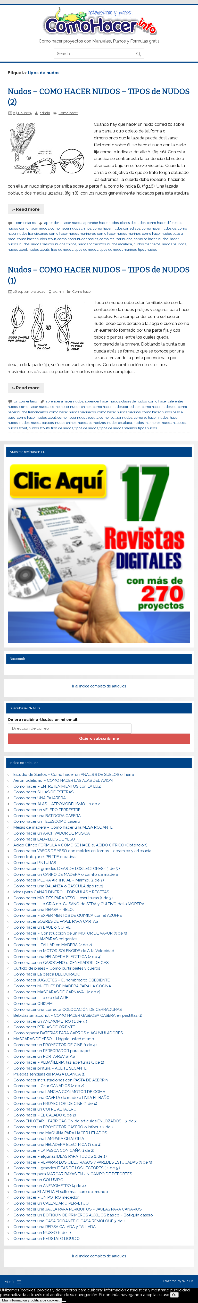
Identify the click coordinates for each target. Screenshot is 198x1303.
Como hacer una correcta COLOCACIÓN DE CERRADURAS (67, 1009)
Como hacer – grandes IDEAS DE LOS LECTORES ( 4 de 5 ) (66, 1168)
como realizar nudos (116, 239)
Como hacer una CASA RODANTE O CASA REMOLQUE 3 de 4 (69, 1221)
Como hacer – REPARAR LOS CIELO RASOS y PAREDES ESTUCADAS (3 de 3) (82, 1162)
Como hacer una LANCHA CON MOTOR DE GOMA (59, 1091)
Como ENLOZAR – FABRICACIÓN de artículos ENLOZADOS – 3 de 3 (75, 1121)
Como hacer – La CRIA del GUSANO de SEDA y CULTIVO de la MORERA (78, 904)
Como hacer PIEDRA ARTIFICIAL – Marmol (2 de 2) (58, 880)
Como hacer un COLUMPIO (38, 1180)
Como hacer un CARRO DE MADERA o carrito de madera (65, 874)
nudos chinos (65, 244)
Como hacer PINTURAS (34, 862)
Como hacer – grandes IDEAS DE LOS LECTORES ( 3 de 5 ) (66, 868)
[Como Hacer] (99, 33)
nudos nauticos (174, 244)
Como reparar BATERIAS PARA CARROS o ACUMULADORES (68, 1033)
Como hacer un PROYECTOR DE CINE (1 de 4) (55, 1045)
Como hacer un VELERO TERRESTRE (46, 810)
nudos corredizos (92, 244)
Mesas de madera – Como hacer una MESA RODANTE (63, 827)
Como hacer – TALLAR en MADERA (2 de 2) (52, 945)
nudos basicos (42, 244)
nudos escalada (119, 244)
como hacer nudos (34, 228)
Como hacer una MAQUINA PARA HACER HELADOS (60, 1133)
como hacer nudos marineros (72, 233)
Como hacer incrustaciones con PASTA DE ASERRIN (60, 1080)
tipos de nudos (86, 249)
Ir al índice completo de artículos (99, 686)
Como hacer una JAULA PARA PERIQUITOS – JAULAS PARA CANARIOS (77, 1209)
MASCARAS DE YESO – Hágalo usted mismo (53, 1039)
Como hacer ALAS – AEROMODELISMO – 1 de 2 (56, 804)
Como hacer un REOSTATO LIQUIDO (46, 1238)
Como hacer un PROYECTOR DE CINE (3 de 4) (55, 1103)
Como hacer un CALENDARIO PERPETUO (51, 1203)
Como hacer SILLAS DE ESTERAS (43, 792)
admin (45, 113)
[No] (64, 1301)
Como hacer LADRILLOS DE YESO (44, 839)
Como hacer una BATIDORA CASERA (47, 815)
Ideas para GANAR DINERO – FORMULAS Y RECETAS (61, 892)
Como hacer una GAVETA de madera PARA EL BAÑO (61, 1097)
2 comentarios (25, 223)
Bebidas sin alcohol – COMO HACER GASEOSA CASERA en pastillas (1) (77, 1015)
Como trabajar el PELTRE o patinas (45, 856)
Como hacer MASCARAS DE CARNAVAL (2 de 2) (56, 992)
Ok (174, 1295)
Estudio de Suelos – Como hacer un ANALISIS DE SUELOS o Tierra (73, 774)
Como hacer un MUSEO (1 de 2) (42, 1232)
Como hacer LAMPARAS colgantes (45, 939)
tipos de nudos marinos (118, 249)
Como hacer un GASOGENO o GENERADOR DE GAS (61, 962)
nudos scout (17, 249)
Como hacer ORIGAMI (33, 1003)
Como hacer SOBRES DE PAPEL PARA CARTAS (55, 921)
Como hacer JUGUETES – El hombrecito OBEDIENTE (61, 980)
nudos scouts (39, 249)
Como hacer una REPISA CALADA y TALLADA (54, 1226)
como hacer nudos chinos (71, 228)
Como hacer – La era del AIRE (40, 997)
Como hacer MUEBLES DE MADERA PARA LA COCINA (62, 986)
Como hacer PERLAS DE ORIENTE (44, 1027)
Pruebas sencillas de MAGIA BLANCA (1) (49, 1074)
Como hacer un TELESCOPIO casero (46, 821)
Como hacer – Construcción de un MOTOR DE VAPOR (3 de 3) (70, 933)
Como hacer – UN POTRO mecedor (46, 1197)
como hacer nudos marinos (119, 233)
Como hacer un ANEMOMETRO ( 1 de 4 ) (50, 1021)
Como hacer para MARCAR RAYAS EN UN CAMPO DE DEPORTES (72, 1174)
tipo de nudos (62, 249)
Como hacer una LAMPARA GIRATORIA (48, 1138)
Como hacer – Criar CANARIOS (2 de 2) (48, 1085)
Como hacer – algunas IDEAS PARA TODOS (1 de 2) (60, 1156)
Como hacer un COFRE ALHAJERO (45, 1109)
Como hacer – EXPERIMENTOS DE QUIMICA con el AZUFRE (67, 915)
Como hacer (68, 113)
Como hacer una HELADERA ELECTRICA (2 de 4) (57, 956)
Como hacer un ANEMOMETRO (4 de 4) (49, 1185)
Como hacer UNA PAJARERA (39, 798)
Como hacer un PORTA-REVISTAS (44, 1056)
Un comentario (25, 401)
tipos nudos (147, 249)
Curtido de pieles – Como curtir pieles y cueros (56, 968)
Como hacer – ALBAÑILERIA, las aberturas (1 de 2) (58, 1062)
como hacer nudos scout (36, 239)
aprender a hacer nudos (63, 223)
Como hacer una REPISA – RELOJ (44, 909)
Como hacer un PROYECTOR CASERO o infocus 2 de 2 (63, 1127)
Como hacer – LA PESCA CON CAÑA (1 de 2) (53, 1150)
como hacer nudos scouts (77, 239)
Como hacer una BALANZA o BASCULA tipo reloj (58, 886)
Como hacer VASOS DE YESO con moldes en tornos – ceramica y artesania (82, 850)
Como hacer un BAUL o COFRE (42, 927)
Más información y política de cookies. (31, 1300)
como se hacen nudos (151, 239)
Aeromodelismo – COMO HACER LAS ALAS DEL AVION (63, 780)
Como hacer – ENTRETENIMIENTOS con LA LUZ (57, 786)
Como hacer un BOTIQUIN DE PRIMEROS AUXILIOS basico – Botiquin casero (83, 1215)
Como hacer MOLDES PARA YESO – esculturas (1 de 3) (63, 898)
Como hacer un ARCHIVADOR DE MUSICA (51, 833)
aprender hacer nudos (101, 223)
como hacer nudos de (159, 228)
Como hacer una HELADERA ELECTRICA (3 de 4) (57, 1144)
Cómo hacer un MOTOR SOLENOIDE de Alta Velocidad (63, 950)
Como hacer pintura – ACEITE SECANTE (50, 1068)
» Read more (26, 209)
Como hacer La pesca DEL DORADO (46, 974)
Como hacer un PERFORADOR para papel (51, 1050)
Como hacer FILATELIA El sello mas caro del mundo (60, 1191)
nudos (24, 244)
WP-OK (187, 1281)
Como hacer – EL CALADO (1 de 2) (44, 1115)
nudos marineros (147, 244)
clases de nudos (132, 223)
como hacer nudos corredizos (116, 228)
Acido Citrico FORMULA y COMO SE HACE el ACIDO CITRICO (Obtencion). (80, 845)
